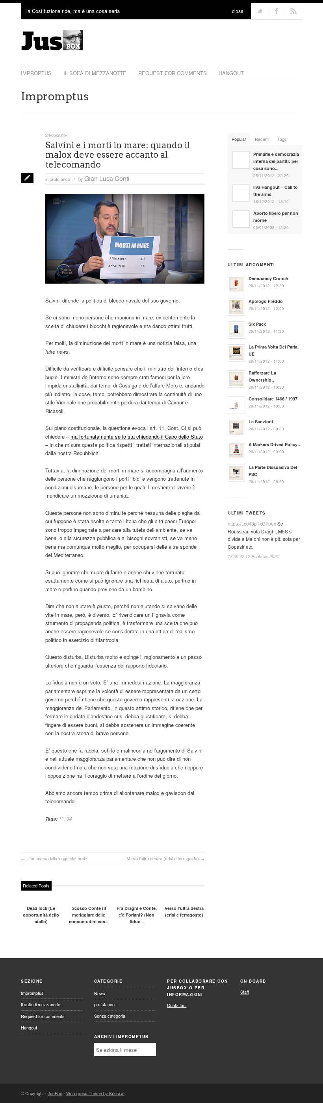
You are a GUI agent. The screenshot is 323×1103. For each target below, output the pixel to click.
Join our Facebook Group (276, 11)
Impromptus (55, 96)
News (99, 993)
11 (61, 818)
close (237, 10)
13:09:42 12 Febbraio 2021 (253, 556)
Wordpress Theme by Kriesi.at (95, 1093)
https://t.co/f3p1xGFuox (252, 523)
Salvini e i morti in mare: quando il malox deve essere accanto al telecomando (117, 154)
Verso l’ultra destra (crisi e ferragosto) (163, 858)
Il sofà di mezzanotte (40, 1004)
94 (69, 818)
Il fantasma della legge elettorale (56, 858)
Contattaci (176, 1005)
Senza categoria (109, 1016)
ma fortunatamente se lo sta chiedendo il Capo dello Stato (137, 436)
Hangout (231, 73)
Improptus (36, 73)
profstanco (60, 179)
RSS (293, 11)
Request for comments (172, 73)
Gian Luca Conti (107, 178)
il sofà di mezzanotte (94, 73)
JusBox (55, 1093)
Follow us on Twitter (259, 11)
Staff (244, 992)
